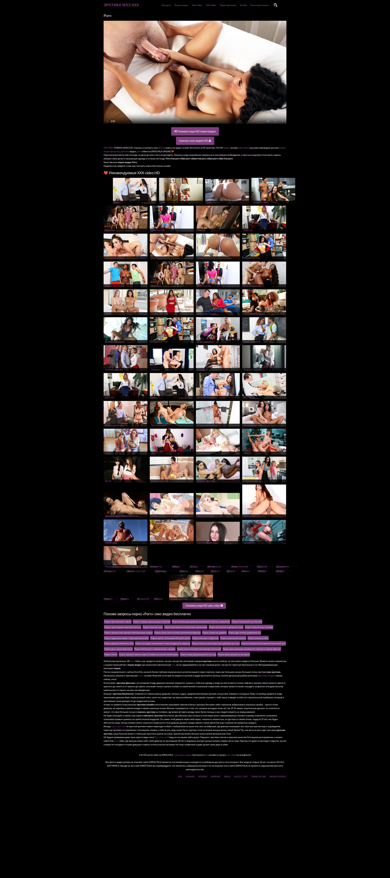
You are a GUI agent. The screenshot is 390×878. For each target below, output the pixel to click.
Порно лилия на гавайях (214, 632)
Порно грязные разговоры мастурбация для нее (215, 643)
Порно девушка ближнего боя (118, 643)
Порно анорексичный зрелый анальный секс (263, 643)
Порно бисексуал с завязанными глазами (154, 649)
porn (116, 741)
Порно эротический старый (117, 621)
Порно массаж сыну (153, 627)
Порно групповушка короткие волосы (122, 627)
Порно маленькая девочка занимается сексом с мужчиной (201, 621)
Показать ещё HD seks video (203, 605)
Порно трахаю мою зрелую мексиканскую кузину (128, 632)
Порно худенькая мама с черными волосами (126, 638)
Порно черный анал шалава (259, 627)
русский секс (161, 737)
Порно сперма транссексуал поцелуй (151, 621)
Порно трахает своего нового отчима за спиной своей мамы (148, 654)
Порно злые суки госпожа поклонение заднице (177, 632)
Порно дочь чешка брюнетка (118, 649)
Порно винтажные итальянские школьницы (186, 627)
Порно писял (110, 654)
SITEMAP (190, 776)
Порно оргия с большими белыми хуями (170, 638)
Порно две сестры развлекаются (245, 632)
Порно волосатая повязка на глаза (226, 627)
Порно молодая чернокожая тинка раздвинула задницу (162, 643)
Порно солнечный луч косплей (247, 621)
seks (173, 664)
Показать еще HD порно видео (196, 131)
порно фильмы (118, 726)
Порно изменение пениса (233, 638)
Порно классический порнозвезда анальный (199, 649)
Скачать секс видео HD (194, 140)
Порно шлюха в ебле (258, 638)
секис (141, 675)
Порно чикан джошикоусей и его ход (198, 654)
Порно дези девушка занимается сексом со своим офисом (252, 649)
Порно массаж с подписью (205, 638)
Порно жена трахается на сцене (234, 654)
